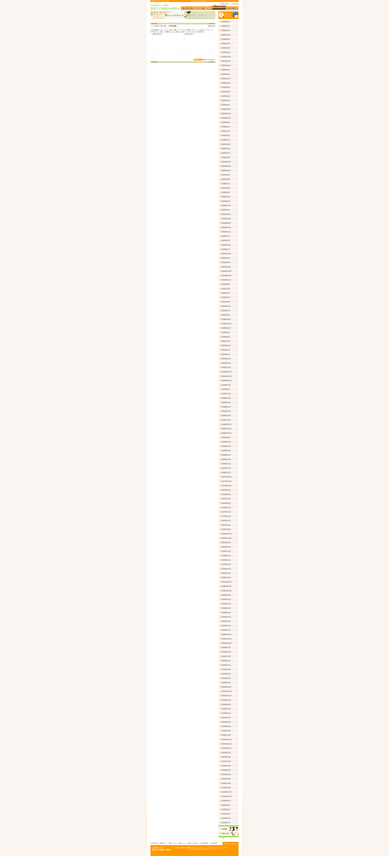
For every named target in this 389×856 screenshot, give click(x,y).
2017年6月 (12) (226, 503)
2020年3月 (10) (226, 358)
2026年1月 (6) (226, 52)
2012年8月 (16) (226, 757)
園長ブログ (163, 843)
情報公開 (214, 843)
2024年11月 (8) (226, 113)
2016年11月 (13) (226, 533)
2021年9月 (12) (226, 280)
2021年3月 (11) (226, 306)
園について (206, 7)
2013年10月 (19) (226, 695)
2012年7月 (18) (226, 761)
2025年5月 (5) (226, 87)
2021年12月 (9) (226, 266)
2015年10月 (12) (226, 590)
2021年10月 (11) (226, 275)
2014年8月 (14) (226, 651)
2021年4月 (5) (226, 301)
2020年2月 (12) (226, 363)
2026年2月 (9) (226, 48)
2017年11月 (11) (226, 481)
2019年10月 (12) (226, 380)
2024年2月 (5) (226, 153)
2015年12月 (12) (226, 581)
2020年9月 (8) (226, 332)
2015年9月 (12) (226, 595)
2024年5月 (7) (226, 140)
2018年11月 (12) (226, 428)
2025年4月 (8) (226, 91)
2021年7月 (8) (226, 288)
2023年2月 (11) (226, 205)
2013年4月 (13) (226, 722)
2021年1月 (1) (226, 315)
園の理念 (185, 7)
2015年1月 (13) (226, 630)
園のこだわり (195, 7)
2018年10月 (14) (226, 433)
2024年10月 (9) (226, 118)
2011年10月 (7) (226, 800)
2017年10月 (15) (226, 485)
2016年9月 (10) (226, 542)
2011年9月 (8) (226, 805)
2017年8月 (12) (226, 494)
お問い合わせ (224, 4)
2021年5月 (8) (226, 297)
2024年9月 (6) (226, 122)
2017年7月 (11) (226, 498)
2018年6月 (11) (226, 450)
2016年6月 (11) (226, 555)
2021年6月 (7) (226, 293)
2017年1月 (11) (226, 525)
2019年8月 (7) (226, 389)
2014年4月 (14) (226, 669)
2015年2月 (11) (226, 625)
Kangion (195, 849)
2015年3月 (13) (226, 621)
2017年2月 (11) (226, 520)
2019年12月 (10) (226, 371)
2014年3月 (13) (226, 673)
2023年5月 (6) (226, 192)
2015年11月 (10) (226, 586)
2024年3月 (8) (226, 148)
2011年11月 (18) (226, 796)
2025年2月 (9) (226, 100)
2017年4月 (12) (226, 511)
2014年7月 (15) (226, 656)
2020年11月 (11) (226, 323)
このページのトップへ (230, 843)
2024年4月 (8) (226, 144)
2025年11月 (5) (226, 61)
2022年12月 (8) (226, 214)
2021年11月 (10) (226, 271)
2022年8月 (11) (226, 231)
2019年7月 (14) (226, 393)
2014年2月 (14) (226, 678)
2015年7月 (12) (226, 603)
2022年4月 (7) (226, 249)
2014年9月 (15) (226, 647)
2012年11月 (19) (226, 743)
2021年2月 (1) (226, 310)
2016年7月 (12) (226, 551)
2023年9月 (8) (226, 174)
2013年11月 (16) (226, 691)
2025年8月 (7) (226, 74)
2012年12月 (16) (226, 739)
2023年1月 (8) (226, 210)
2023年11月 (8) (226, 166)
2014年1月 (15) (226, 682)
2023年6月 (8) (226, 188)
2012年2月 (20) (226, 783)
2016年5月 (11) (226, 560)
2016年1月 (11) (226, 577)
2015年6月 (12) (226, 608)
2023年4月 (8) (226, 196)
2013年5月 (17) (226, 717)
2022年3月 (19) (226, 253)
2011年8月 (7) (226, 809)
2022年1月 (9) (226, 262)
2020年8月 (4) (226, 336)
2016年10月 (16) (226, 538)
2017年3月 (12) (226, 516)
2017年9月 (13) (226, 490)
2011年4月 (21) (226, 818)
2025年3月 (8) (226, 96)
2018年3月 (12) (226, 463)
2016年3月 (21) (226, 568)
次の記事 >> (212, 23)
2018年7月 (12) (226, 446)
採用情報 (224, 829)
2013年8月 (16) (226, 704)
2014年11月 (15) (226, 638)
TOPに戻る (234, 4)
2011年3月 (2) (226, 822)
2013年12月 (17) (226, 687)
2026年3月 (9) (226, 43)
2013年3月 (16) (226, 726)
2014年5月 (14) (226, 665)
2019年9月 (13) (226, 385)
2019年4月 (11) (226, 406)
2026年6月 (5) (226, 30)
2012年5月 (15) (226, 770)
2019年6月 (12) (226, 398)
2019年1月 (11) (226, 420)
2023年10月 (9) (226, 170)
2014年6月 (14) (226, 660)
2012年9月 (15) (226, 752)
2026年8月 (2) (226, 21)
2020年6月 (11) (226, 345)
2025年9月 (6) (226, 69)
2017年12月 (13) (226, 476)
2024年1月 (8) (226, 157)
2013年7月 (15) (226, 708)
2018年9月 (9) (226, 437)
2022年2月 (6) (226, 258)
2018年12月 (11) (226, 424)
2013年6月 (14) (226, 713)
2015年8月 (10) (226, 599)
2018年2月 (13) (226, 468)
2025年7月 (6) (226, 78)
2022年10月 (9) (226, 223)
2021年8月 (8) (226, 284)
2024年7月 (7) (226, 131)
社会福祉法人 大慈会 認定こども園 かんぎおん (165, 7)
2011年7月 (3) (226, 813)
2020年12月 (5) (226, 319)
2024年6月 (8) (226, 135)
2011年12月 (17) (226, 792)
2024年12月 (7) (226, 109)
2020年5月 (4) (226, 350)
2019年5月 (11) (226, 402)
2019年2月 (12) (226, 415)
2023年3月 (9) (226, 201)
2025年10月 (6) (226, 65)
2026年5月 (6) (226, 34)
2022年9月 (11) (226, 227)
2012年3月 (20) (226, 778)
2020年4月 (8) (226, 354)
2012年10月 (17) (226, 748)
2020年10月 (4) (226, 328)
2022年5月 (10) (226, 245)
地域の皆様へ (233, 7)
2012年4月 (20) (226, 774)
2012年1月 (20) (226, 787)
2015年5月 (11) (226, 612)
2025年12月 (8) (226, 56)
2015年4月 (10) (226, 617)
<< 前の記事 (153, 23)
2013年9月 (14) (226, 700)
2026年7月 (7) (226, 26)
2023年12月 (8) (226, 161)
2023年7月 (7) (226, 183)
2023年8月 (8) (226, 179)
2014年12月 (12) (226, 634)
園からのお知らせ (219, 7)
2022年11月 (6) (226, 218)
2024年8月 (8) (226, 126)
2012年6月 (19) (226, 765)
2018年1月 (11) (226, 472)
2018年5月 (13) (226, 455)
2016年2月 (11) (226, 573)
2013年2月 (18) (226, 730)
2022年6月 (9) (226, 240)
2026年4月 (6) (226, 39)
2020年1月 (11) (226, 367)
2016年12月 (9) (226, 529)
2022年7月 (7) (226, 236)
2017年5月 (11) (226, 507)
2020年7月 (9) (226, 341)
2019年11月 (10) (226, 376)
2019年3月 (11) (226, 411)
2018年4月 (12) (226, 459)
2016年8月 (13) (226, 547)
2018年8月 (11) (226, 441)
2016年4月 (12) (226, 564)
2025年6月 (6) (226, 83)
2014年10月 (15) (226, 643)
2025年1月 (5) (226, 104)
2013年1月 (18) (226, 735)
